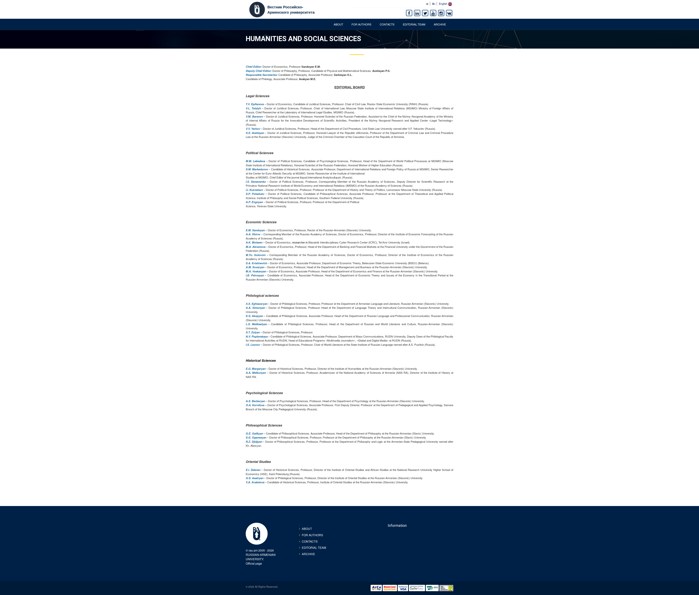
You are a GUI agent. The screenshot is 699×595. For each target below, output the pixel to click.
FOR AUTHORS (361, 24)
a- (427, 3)
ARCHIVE (440, 24)
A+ (433, 3)
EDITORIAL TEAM (414, 24)
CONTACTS (387, 24)
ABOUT (338, 24)
